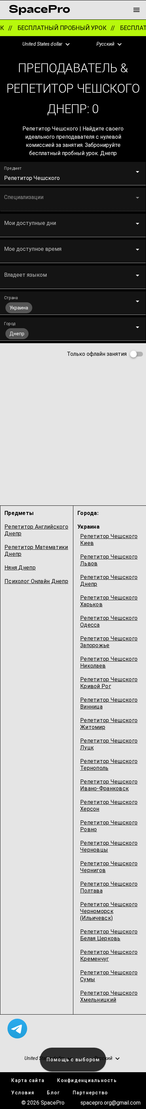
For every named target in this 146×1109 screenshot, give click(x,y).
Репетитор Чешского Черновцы (109, 846)
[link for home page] (39, 9)
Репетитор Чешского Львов (109, 560)
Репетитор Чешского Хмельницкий (109, 996)
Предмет (13, 168)
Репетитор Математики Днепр (36, 550)
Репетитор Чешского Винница (109, 703)
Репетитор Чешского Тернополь (109, 764)
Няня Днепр (20, 567)
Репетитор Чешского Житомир (109, 723)
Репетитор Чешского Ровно (109, 826)
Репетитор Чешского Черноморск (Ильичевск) (109, 911)
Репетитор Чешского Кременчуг (109, 955)
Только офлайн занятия (97, 354)
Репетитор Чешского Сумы (109, 976)
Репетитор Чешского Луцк (109, 744)
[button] (42, 44)
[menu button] (136, 10)
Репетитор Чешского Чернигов (109, 866)
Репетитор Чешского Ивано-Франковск (109, 785)
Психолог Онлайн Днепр (36, 581)
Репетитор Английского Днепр (36, 530)
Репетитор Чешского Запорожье (109, 642)
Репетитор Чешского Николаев (109, 662)
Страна (11, 297)
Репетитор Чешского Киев (109, 539)
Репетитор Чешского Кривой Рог (109, 682)
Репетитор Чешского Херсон (109, 805)
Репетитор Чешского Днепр (109, 580)
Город (9, 323)
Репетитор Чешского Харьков (109, 601)
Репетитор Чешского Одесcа (109, 621)
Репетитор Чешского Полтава (109, 887)
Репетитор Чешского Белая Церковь (109, 935)
